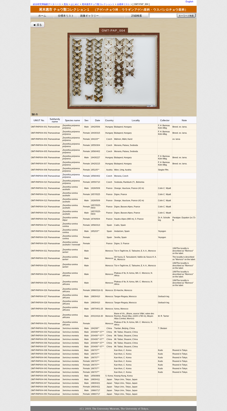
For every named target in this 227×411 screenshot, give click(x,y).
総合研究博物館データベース (47, 4)
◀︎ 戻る (37, 24)
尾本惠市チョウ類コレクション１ (98, 4)
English (189, 1)
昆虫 (66, 4)
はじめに (75, 4)
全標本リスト (123, 4)
